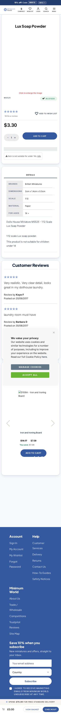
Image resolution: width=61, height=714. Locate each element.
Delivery (37, 554)
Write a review (11, 116)
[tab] (30, 175)
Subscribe (30, 681)
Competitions (17, 616)
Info (41, 3)
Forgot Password (15, 564)
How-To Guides (41, 572)
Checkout (50, 709)
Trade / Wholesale (15, 607)
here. (45, 356)
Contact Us (39, 566)
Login (38, 11)
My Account (16, 549)
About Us (14, 598)
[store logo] (10, 9)
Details (30, 175)
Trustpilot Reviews (14, 624)
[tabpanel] (30, 215)
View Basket (32, 709)
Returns (36, 560)
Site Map (14, 633)
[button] (21, 9)
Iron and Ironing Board (27, 432)
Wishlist (30, 11)
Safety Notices (41, 579)
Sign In (13, 543)
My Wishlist (16, 555)
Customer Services (38, 545)
